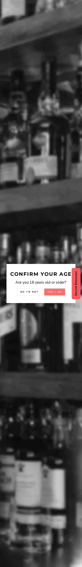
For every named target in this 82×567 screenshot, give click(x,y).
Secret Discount (76, 283)
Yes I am (55, 291)
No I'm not (29, 291)
